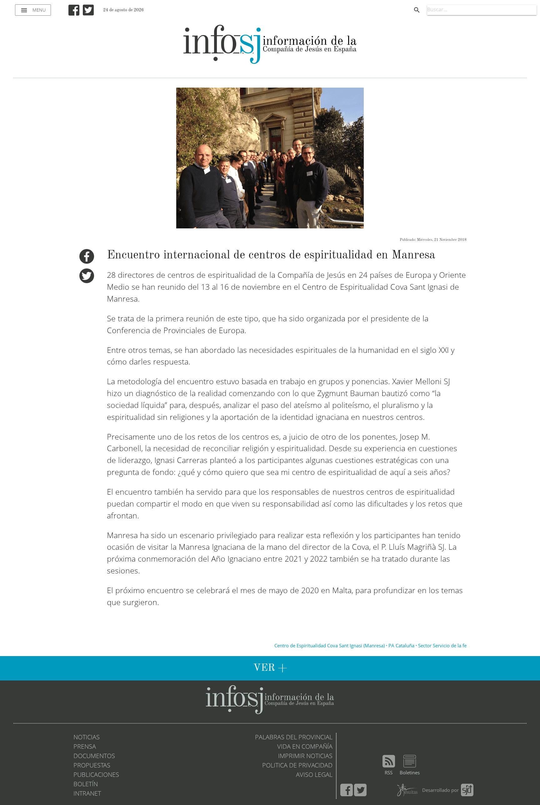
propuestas (91, 766)
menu (33, 10)
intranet (87, 794)
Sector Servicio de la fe (442, 646)
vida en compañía (304, 747)
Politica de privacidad (297, 766)
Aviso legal (314, 775)
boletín (85, 785)
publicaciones (96, 775)
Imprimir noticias (305, 756)
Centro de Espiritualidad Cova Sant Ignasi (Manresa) (329, 646)
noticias (86, 738)
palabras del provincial (293, 738)
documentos (94, 756)
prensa (84, 747)
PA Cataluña (401, 646)
